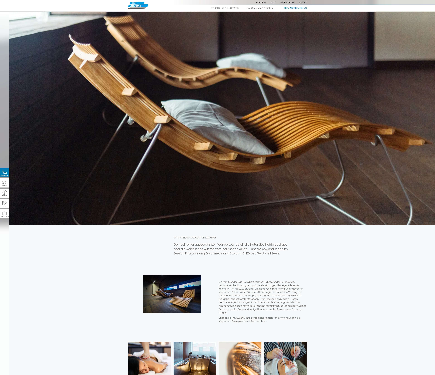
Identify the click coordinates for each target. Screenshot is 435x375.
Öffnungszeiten (287, 2)
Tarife (273, 2)
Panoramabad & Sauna (260, 8)
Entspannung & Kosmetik (225, 8)
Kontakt (303, 2)
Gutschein (261, 2)
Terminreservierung (295, 8)
